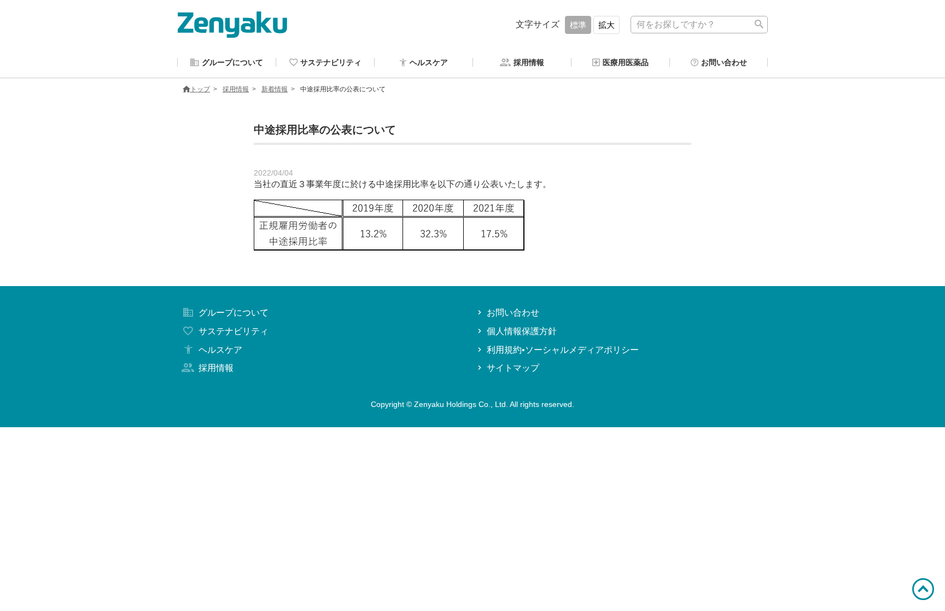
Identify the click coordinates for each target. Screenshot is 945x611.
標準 (578, 25)
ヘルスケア (220, 349)
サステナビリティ (234, 331)
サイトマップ (513, 368)
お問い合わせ (513, 312)
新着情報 (274, 89)
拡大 (606, 25)
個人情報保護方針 (522, 331)
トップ (200, 89)
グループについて (234, 312)
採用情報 (236, 89)
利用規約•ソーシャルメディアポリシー (563, 349)
